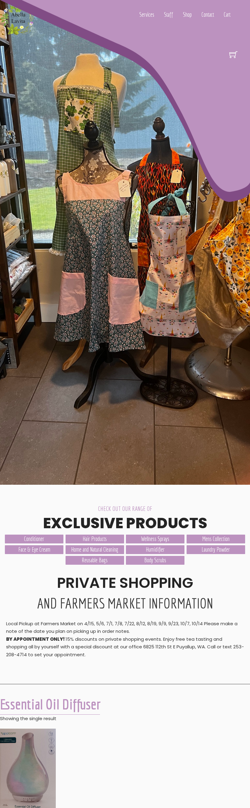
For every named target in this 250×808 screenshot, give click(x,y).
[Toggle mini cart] (233, 54)
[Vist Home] (19, 18)
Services (146, 14)
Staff (168, 14)
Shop (187, 14)
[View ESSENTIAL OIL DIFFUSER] (28, 769)
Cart (227, 14)
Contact (208, 14)
